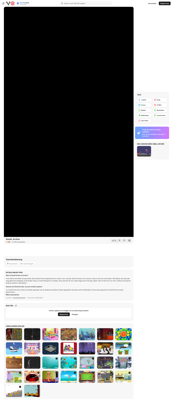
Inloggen (75, 314)
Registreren (164, 3)
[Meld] (124, 240)
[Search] (62, 3)
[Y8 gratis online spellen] (10, 3)
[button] (12, 295)
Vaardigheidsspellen (19, 297)
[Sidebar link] (3, 3)
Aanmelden (152, 3)
